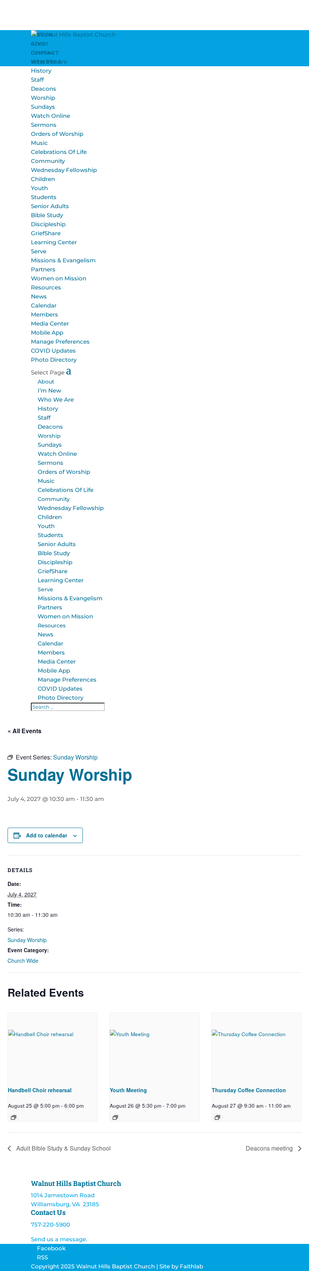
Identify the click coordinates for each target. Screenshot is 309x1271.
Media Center (50, 323)
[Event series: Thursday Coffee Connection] (217, 1117)
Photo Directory (53, 359)
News (39, 296)
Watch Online (50, 115)
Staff (37, 79)
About (40, 43)
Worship (43, 97)
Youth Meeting (128, 1090)
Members (44, 314)
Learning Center (54, 242)
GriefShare (46, 233)
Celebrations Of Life (59, 151)
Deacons (43, 88)
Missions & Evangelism (63, 260)
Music (39, 142)
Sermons (44, 124)
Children (43, 179)
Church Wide (23, 960)
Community (48, 160)
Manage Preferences (60, 341)
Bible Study (47, 215)
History (41, 70)
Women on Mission (58, 278)
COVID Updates (53, 350)
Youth (39, 188)
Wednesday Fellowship (64, 170)
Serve (38, 251)
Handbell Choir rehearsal (40, 1090)
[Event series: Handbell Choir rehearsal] (13, 1117)
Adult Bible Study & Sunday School (63, 1148)
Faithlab (191, 1266)
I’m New (42, 52)
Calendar (44, 305)
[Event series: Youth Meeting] (115, 1117)
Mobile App (47, 332)
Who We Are (49, 61)
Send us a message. (59, 1239)
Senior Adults (50, 206)
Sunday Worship (27, 940)
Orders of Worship (57, 133)
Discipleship (48, 224)
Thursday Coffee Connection (249, 1090)
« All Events (24, 730)
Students (44, 197)
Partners (43, 269)
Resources (46, 287)
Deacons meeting (270, 1148)
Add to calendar (46, 835)
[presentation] (52, 1046)
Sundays (43, 106)
